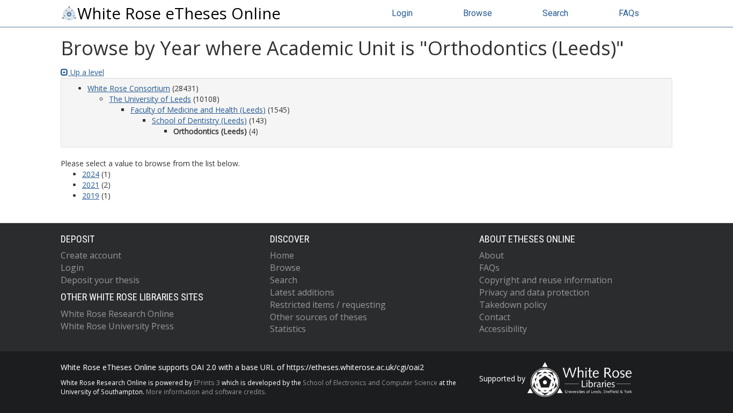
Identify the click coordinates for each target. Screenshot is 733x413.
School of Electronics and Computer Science (370, 382)
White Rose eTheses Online (179, 13)
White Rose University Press (117, 326)
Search (555, 13)
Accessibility (503, 329)
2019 (90, 195)
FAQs (629, 13)
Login (402, 13)
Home (282, 255)
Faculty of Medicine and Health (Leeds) (198, 110)
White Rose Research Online (117, 314)
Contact (494, 317)
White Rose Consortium (128, 88)
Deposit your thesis (100, 280)
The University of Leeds (150, 99)
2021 (90, 185)
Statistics (288, 329)
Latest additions (302, 292)
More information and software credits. (206, 391)
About (491, 255)
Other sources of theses (318, 317)
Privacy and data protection (534, 292)
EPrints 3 (207, 382)
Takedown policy (513, 305)
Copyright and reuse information (545, 280)
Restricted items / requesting (328, 305)
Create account (91, 255)
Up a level (86, 72)
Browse (477, 13)
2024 (90, 174)
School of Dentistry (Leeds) (199, 120)
